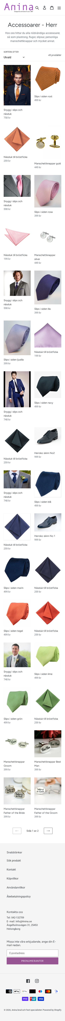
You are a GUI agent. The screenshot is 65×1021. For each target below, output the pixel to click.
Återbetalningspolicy (19, 896)
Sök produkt (14, 860)
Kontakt (11, 869)
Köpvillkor (12, 878)
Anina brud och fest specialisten (27, 1010)
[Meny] (59, 7)
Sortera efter (11, 52)
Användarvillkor (16, 887)
